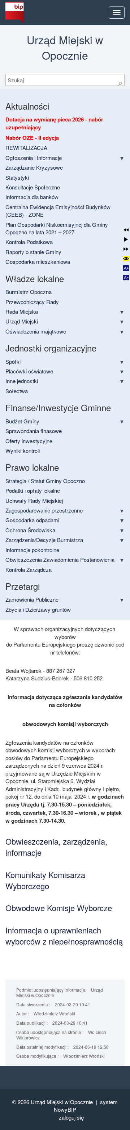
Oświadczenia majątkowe (35, 331)
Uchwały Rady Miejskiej (34, 500)
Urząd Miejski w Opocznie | (65, 1102)
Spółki (13, 361)
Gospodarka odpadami (32, 520)
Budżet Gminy (22, 421)
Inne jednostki (21, 381)
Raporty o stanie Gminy (33, 252)
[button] (126, 230)
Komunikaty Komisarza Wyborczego (45, 880)
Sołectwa (16, 391)
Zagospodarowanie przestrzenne (44, 510)
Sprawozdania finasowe (33, 431)
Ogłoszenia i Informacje (33, 157)
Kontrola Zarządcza (28, 569)
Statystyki (17, 177)
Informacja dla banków (31, 197)
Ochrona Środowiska (30, 530)
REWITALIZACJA (26, 147)
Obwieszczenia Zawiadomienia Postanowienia (59, 559)
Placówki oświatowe (29, 371)
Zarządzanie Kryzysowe (34, 167)
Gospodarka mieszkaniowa (37, 261)
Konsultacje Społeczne (32, 187)
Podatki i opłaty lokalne (32, 490)
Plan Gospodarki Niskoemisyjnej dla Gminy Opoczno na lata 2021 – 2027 (56, 228)
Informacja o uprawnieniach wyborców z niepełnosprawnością (64, 935)
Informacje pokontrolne (32, 549)
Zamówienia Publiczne (31, 599)
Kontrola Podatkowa (29, 241)
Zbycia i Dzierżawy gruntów (38, 609)
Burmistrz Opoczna (28, 291)
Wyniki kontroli (22, 450)
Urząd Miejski (21, 321)
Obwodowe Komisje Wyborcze (58, 907)
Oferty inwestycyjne (28, 441)
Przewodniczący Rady (32, 302)
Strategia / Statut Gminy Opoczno (45, 480)
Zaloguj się (71, 1117)
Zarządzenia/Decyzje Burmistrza (44, 539)
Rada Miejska (21, 311)
